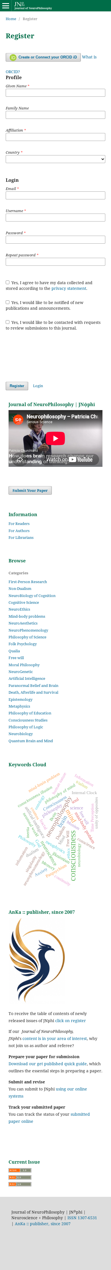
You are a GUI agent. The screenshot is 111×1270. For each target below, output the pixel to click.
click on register (70, 1020)
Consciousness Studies (28, 720)
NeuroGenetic (21, 671)
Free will (16, 657)
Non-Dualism (20, 588)
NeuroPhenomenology (28, 630)
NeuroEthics (19, 609)
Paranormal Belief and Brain (33, 685)
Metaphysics (19, 706)
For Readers (19, 523)
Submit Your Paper (30, 490)
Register (17, 386)
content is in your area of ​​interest (54, 1038)
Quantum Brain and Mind (31, 740)
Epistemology (20, 699)
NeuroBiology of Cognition (32, 595)
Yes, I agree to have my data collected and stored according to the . (49, 285)
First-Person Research (28, 581)
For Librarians (21, 537)
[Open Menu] (5, 5)
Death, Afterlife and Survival (33, 692)
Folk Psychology (23, 643)
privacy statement (69, 288)
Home (11, 18)
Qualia (14, 650)
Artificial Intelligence (27, 678)
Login (38, 385)
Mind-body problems (27, 616)
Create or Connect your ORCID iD (47, 57)
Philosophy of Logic (26, 726)
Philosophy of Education (30, 713)
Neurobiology (21, 733)
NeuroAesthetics (23, 623)
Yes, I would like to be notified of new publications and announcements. (45, 305)
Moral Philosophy (24, 664)
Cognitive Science (24, 602)
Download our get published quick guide (48, 1063)
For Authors (19, 530)
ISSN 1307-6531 (82, 1217)
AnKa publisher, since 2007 (43, 1223)
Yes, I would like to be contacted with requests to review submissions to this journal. (53, 325)
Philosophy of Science (27, 637)
